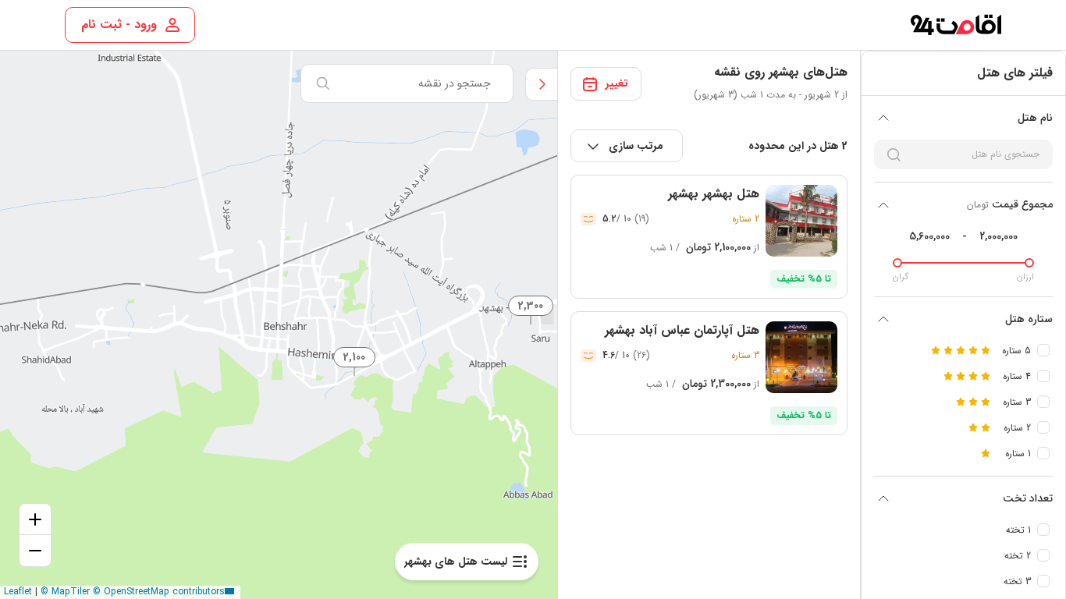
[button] (355, 356)
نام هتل (1035, 117)
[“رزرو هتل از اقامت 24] (955, 25)
